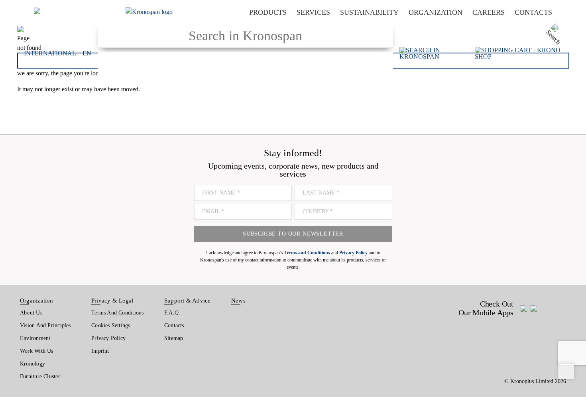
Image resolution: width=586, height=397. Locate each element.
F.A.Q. (172, 313)
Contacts (174, 325)
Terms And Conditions (117, 313)
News (238, 300)
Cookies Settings (110, 325)
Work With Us (36, 351)
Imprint (100, 351)
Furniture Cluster (40, 376)
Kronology (32, 364)
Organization (36, 300)
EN (87, 53)
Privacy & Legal (112, 300)
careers (488, 12)
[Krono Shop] (518, 53)
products (268, 12)
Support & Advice (187, 300)
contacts (533, 12)
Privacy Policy (108, 338)
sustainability (369, 12)
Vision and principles (45, 325)
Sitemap (173, 338)
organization (435, 12)
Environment (35, 338)
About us (31, 313)
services (313, 12)
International (50, 53)
